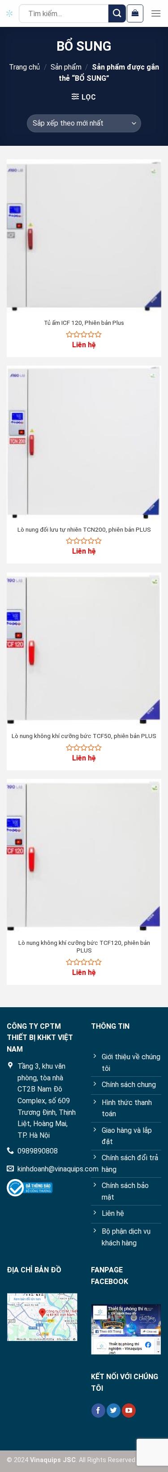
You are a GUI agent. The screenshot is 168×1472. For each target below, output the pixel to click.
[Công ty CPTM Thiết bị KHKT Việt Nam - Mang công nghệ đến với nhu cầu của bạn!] (9, 13)
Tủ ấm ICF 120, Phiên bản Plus (84, 322)
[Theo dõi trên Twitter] (114, 1410)
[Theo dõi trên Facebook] (98, 1410)
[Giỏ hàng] (135, 13)
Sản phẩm (66, 67)
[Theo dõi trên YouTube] (129, 1410)
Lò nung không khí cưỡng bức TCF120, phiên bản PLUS (84, 946)
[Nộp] (117, 13)
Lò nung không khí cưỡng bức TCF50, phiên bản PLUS (84, 735)
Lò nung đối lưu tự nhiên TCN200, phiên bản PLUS (84, 529)
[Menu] (156, 13)
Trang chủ (24, 67)
